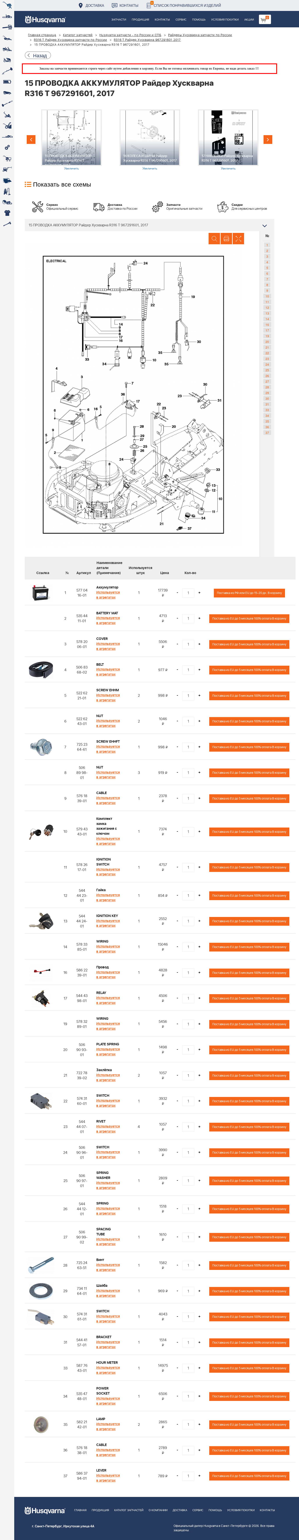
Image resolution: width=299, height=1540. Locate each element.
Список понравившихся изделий (186, 4)
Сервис (181, 20)
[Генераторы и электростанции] (7, 158)
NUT (99, 716)
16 (267, 324)
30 (267, 398)
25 (267, 370)
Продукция (140, 20)
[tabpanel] (71, 139)
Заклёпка (104, 1070)
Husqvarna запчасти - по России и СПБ (130, 35)
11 (267, 302)
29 (267, 393)
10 (267, 296)
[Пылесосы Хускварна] (7, 191)
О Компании (158, 1510)
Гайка (101, 890)
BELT (100, 664)
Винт (100, 1259)
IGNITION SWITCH (103, 862)
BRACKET (103, 1337)
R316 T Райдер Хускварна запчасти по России (70, 40)
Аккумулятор (107, 587)
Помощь (199, 20)
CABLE (101, 793)
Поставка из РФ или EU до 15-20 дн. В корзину (249, 593)
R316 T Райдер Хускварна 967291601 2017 (147, 40)
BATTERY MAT (107, 613)
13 (267, 313)
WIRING (102, 941)
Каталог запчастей (78, 35)
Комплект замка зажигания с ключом (106, 826)
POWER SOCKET (103, 1391)
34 (267, 415)
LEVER (101, 1470)
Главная (80, 1510)
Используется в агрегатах (108, 595)
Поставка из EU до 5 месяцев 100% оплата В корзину (249, 618)
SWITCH (102, 1095)
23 (267, 358)
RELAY (101, 992)
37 (267, 432)
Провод (102, 967)
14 (267, 319)
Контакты (129, 5)
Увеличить (71, 168)
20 (267, 341)
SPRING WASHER (103, 1175)
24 (267, 364)
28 (267, 387)
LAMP (100, 1419)
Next (268, 139)
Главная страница (42, 35)
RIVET (101, 1121)
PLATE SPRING (107, 1044)
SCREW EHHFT (108, 741)
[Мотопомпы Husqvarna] (7, 180)
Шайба (101, 1285)
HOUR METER (107, 1362)
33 (267, 410)
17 (267, 330)
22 (267, 353)
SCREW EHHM (107, 690)
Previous (31, 139)
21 (267, 347)
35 (267, 421)
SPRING (102, 1203)
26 (267, 376)
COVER (102, 638)
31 (267, 404)
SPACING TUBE (103, 1232)
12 (267, 307)
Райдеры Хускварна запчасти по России (200, 35)
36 (267, 427)
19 (267, 336)
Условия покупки (225, 20)
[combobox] (149, 225)
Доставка (95, 5)
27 (267, 381)
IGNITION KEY (107, 915)
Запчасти (118, 20)
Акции (249, 20)
